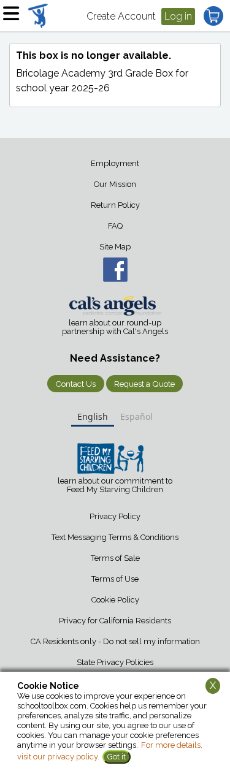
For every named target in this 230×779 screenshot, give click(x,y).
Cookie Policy (115, 599)
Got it (116, 756)
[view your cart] (213, 16)
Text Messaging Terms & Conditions (115, 537)
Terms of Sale (115, 558)
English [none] (92, 416)
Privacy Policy (115, 516)
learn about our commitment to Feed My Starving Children (115, 485)
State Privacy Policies (115, 662)
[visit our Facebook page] (115, 269)
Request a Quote (144, 384)
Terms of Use (115, 578)
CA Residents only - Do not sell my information (115, 641)
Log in (178, 16)
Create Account (121, 16)
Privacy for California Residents (115, 620)
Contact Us (75, 384)
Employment (115, 163)
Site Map (115, 246)
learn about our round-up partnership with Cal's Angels (115, 327)
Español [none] (136, 416)
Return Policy (115, 205)
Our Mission (115, 184)
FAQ (115, 225)
